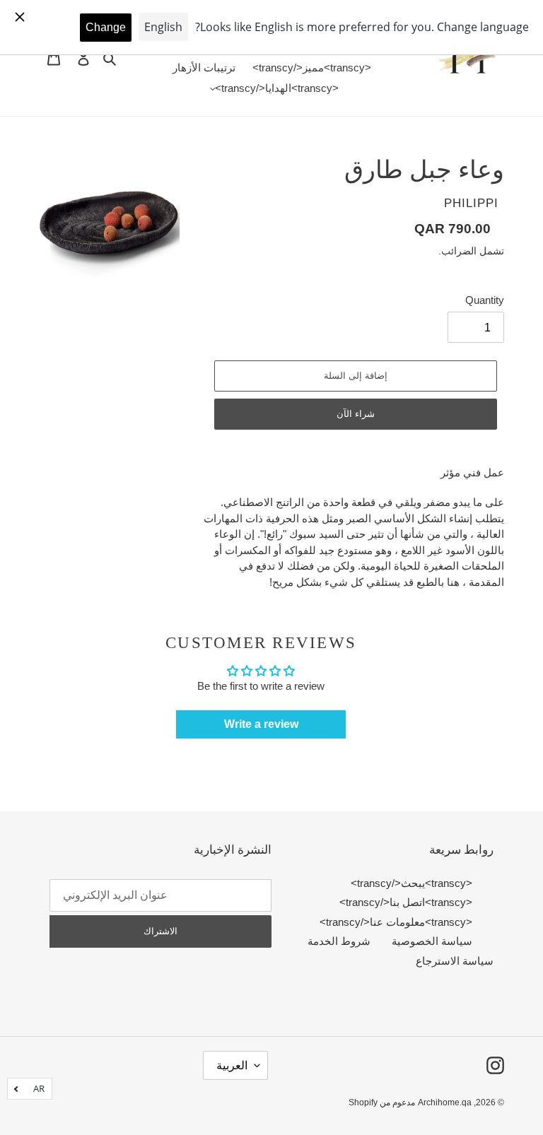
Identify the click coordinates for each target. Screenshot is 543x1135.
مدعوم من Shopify (382, 1102)
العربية (231, 1065)
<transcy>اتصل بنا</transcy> (405, 902)
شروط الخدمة (339, 941)
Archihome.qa (445, 1102)
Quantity (484, 300)
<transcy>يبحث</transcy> (411, 883)
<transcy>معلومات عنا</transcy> (396, 922)
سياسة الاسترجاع (455, 961)
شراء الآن (356, 413)
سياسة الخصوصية (432, 941)
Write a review (261, 724)
